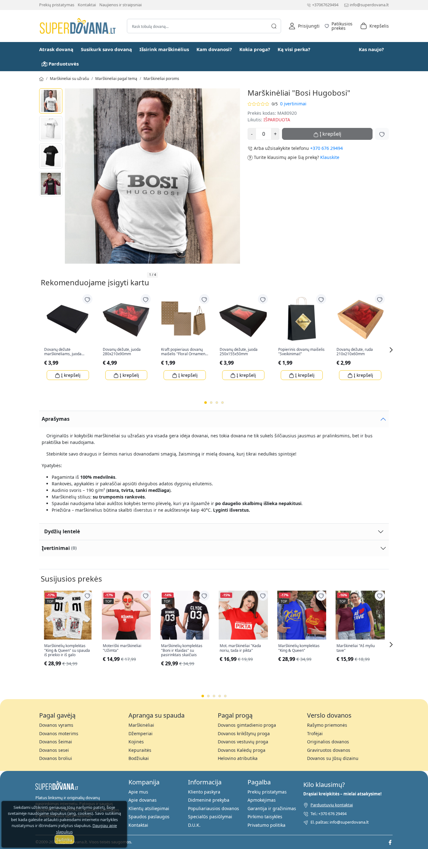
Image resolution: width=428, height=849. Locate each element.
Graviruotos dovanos (328, 750)
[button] (304, 26)
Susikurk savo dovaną (106, 49)
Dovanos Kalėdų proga (241, 750)
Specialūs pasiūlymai (210, 817)
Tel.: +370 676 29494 (329, 813)
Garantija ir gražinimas (272, 808)
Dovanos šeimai (55, 742)
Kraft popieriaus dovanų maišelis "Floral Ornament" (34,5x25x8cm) (184, 351)
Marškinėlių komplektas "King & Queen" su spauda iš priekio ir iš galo (67, 650)
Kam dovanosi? (214, 49)
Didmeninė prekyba (208, 800)
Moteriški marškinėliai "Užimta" (122, 648)
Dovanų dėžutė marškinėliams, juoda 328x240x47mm (62, 351)
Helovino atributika (238, 758)
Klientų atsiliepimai (148, 808)
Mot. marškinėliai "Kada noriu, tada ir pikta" (240, 648)
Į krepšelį (70, 375)
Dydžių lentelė (62, 531)
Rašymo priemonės (327, 725)
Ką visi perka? (294, 49)
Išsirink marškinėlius (164, 49)
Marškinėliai (141, 725)
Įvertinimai (59, 548)
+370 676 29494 (326, 148)
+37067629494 (325, 5)
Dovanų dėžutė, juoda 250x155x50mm (239, 351)
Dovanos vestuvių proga (243, 742)
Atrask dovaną (56, 49)
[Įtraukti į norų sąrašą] (382, 134)
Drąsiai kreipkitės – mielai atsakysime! (342, 794)
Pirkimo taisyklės (265, 817)
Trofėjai (315, 733)
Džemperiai (140, 733)
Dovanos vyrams (56, 725)
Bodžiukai (138, 758)
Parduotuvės (64, 64)
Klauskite (329, 157)
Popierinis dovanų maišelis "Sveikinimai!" (301, 351)
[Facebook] (390, 842)
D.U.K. (194, 825)
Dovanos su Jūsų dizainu (332, 758)
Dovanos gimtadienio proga (247, 725)
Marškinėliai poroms (161, 78)
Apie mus (138, 792)
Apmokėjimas (262, 800)
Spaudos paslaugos (149, 817)
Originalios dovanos (328, 742)
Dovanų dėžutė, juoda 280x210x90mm (122, 351)
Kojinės (136, 742)
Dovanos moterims (58, 733)
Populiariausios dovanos (213, 808)
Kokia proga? (254, 49)
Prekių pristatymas (56, 5)
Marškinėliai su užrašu (69, 78)
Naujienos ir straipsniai (120, 5)
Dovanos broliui (55, 758)
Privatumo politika (266, 825)
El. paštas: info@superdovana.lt (340, 822)
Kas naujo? (371, 49)
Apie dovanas (142, 800)
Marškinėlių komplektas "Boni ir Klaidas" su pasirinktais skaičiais (181, 650)
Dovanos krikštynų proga (244, 733)
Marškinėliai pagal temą (116, 78)
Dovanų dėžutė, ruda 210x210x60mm (355, 351)
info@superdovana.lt (369, 5)
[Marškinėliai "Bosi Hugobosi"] (50, 100)
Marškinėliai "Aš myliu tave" (356, 648)
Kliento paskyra (204, 792)
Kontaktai (87, 5)
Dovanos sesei (54, 750)
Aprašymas (56, 418)
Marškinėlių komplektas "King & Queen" (299, 648)
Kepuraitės (139, 750)
